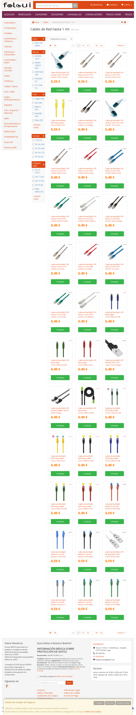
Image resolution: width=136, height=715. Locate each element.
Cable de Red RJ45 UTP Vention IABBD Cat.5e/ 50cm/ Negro (60, 410)
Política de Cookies (93, 711)
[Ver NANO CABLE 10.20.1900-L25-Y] (60, 108)
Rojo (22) (39, 120)
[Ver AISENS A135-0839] (87, 540)
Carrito (127, 4)
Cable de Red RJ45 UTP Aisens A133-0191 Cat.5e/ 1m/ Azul (114, 266)
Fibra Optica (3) (39, 190)
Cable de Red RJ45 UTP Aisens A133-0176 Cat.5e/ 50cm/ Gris (60, 170)
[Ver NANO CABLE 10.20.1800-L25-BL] (114, 300)
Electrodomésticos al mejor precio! (12, 124)
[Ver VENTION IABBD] (60, 396)
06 (96, 45)
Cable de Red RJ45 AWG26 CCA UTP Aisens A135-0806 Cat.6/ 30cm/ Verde (113, 603)
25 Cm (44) (39, 148)
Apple (6, 118)
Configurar (99, 703)
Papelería (8, 105)
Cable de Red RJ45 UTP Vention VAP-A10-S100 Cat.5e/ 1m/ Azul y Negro (114, 124)
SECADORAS (57, 14)
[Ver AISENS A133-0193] (60, 204)
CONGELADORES (93, 14)
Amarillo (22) (38, 114)
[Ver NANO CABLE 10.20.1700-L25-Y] (60, 444)
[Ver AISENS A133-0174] (114, 60)
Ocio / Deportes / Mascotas (11, 111)
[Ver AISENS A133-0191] (114, 252)
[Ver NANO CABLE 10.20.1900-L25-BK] (87, 444)
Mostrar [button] (121, 45)
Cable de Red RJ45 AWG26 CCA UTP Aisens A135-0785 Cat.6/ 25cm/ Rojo (112, 507)
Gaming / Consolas (8, 69)
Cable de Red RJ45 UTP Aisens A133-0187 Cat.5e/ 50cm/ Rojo (87, 170)
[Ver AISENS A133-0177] (60, 252)
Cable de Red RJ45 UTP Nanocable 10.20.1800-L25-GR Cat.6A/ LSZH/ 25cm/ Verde (60, 365)
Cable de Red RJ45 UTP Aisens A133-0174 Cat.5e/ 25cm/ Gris (114, 74)
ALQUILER (9, 14)
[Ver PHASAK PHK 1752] (114, 348)
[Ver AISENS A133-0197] (87, 300)
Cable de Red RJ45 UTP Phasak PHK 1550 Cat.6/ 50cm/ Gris (114, 554)
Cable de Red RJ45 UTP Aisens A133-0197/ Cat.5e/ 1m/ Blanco (87, 314)
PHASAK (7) (38, 79)
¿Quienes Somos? (44, 698)
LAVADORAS (41, 14)
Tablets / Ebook (11, 86)
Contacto (113, 4)
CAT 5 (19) (39, 181)
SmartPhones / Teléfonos (10, 39)
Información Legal (72, 690)
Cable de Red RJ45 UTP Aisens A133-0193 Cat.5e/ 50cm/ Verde (60, 218)
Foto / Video (9, 91)
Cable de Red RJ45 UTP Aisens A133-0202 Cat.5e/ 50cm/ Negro (114, 218)
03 (88, 45)
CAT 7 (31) (39, 176)
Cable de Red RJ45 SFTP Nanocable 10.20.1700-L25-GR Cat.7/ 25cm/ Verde (113, 411)
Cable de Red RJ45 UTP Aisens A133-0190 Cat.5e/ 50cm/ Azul (114, 170)
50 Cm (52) (39, 144)
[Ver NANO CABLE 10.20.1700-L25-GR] (114, 396)
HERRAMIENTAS (11, 137)
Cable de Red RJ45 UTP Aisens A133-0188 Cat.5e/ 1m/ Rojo (87, 266)
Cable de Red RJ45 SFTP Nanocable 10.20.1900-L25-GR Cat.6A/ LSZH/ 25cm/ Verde (59, 508)
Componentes (10, 28)
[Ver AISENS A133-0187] (87, 156)
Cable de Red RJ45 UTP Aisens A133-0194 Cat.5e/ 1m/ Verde (60, 314)
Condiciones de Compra (47, 695)
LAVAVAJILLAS (74, 14)
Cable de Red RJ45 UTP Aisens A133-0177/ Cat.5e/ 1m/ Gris (60, 266)
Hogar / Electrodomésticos (12, 98)
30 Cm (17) (39, 152)
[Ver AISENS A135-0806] (114, 588)
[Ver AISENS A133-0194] (60, 300)
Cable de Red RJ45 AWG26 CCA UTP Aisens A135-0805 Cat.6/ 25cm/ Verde (86, 603)
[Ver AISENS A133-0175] (87, 60)
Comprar (60, 90)
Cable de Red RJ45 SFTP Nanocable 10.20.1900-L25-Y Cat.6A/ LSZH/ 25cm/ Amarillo (59, 125)
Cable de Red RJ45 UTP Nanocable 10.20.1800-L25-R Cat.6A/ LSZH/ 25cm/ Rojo (87, 365)
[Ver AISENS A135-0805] (87, 588)
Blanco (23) (38, 108)
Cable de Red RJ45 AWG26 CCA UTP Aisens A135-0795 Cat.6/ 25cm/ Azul (58, 555)
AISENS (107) (38, 57)
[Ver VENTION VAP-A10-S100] (114, 108)
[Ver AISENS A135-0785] (114, 492)
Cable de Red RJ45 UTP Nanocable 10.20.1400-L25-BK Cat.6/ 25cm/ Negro (87, 411)
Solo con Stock (38, 44)
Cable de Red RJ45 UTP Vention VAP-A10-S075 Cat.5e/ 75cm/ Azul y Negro (60, 76)
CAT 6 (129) (37, 171)
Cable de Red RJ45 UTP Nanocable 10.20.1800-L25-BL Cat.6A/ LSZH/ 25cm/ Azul (114, 317)
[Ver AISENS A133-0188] (87, 252)
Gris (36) (38, 102)
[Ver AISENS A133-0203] (87, 108)
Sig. (101, 45)
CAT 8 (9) (39, 185)
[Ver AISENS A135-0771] (60, 588)
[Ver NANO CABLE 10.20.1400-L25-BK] (87, 396)
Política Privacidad (45, 693)
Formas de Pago (71, 695)
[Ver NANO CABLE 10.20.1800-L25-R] (87, 348)
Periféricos (8, 81)
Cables (7, 75)
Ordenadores (9, 22)
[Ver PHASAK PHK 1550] (114, 540)
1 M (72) (38, 140)
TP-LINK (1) (38, 86)
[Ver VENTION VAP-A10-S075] (60, 60)
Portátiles (8, 33)
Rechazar (110, 703)
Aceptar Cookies (123, 703)
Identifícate (97, 4)
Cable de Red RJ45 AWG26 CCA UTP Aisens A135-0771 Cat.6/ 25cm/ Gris (58, 603)
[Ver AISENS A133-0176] (60, 156)
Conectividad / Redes (10, 61)
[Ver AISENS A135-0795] (60, 540)
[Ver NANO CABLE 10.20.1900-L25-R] (87, 492)
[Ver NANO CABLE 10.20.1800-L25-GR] (60, 348)
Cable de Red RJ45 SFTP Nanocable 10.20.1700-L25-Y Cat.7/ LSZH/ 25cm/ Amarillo (59, 460)
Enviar (69, 683)
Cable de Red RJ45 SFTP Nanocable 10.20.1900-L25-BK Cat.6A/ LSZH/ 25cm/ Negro (86, 460)
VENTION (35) (39, 73)
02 (83, 45)
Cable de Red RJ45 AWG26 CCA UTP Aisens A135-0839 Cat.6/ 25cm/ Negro (86, 555)
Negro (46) (39, 98)
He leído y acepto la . (56, 676)
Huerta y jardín (10, 147)
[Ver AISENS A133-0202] (114, 204)
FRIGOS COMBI (113, 14)
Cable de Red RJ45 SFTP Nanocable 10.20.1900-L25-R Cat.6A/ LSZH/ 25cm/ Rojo (86, 508)
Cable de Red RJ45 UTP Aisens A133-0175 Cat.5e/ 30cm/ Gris (87, 74)
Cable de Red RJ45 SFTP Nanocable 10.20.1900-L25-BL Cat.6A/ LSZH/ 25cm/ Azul (113, 460)
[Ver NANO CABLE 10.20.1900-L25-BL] (114, 444)
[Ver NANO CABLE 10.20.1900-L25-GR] (60, 492)
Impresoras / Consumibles (9, 53)
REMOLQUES (24, 14)
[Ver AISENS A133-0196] (87, 204)
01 (79, 45)
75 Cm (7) (39, 156)
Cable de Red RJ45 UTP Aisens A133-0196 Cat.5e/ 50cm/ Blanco (87, 218)
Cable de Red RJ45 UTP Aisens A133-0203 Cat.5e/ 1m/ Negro (87, 122)
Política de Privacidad (64, 676)
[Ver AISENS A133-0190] (114, 156)
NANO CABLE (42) (38, 65)
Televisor (8, 46)
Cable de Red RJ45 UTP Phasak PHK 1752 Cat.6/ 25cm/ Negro (114, 362)
